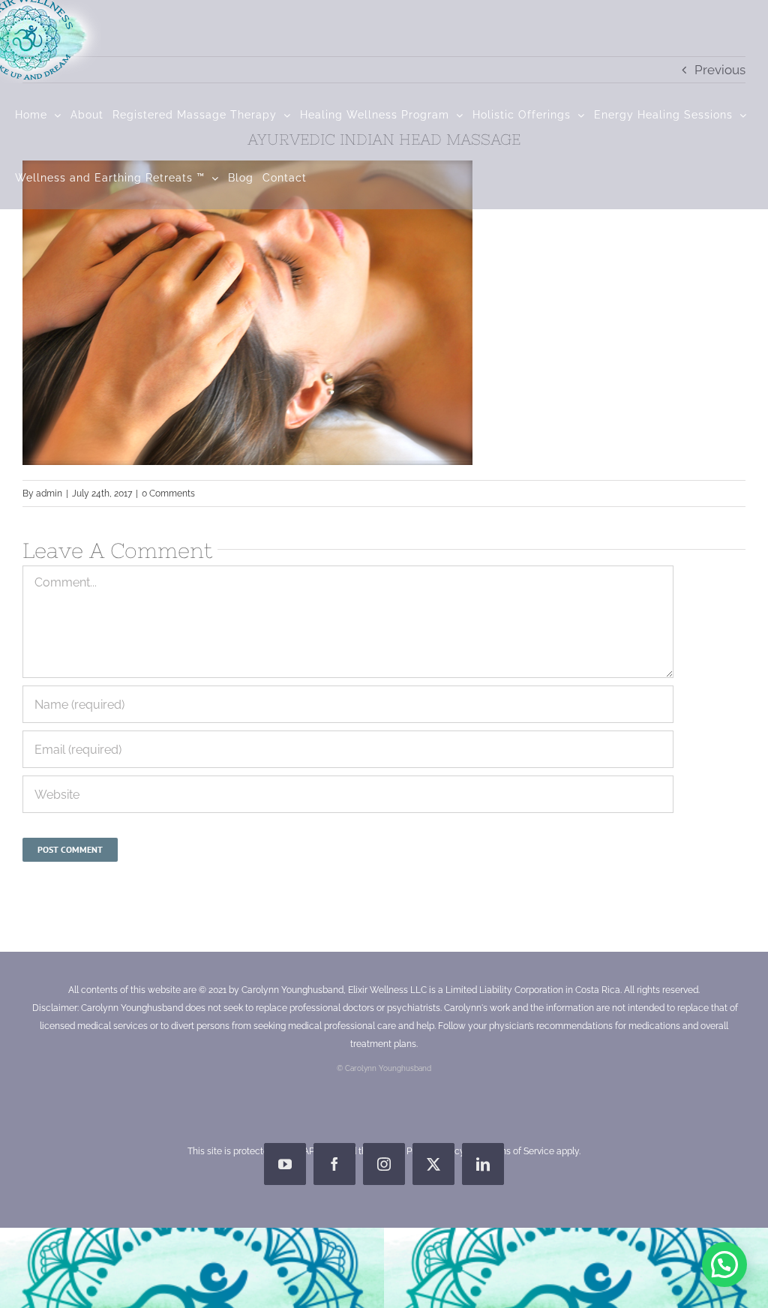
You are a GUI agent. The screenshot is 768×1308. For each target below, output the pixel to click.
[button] (724, 1264)
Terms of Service (519, 1151)
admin (49, 493)
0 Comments (168, 493)
